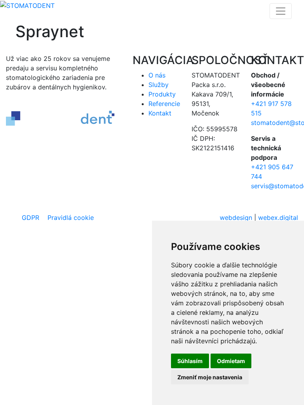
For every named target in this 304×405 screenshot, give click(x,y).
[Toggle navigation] (281, 11)
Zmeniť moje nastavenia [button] (209, 377)
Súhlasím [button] (190, 361)
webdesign (236, 217)
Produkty (162, 94)
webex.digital (278, 217)
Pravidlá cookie (71, 217)
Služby (158, 85)
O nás (156, 75)
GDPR (30, 217)
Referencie (164, 104)
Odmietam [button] (231, 361)
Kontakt (159, 113)
